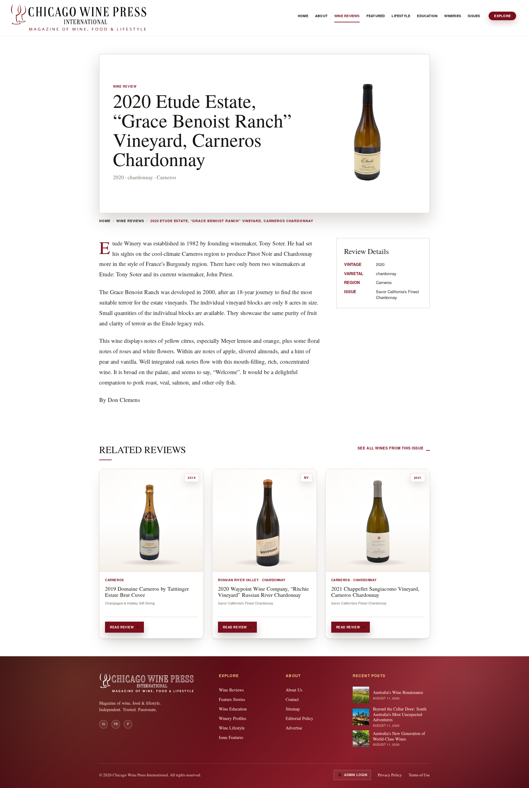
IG (103, 724)
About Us (294, 690)
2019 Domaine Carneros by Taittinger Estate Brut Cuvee (147, 591)
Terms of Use (419, 775)
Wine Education (233, 709)
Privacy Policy (390, 775)
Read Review (122, 627)
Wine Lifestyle (232, 728)
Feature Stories (232, 699)
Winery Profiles (232, 718)
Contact (292, 699)
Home (105, 221)
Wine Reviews (130, 221)
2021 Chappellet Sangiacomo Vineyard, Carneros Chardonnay (375, 591)
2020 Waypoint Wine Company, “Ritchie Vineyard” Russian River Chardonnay (263, 591)
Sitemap (293, 709)
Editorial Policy (299, 718)
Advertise (294, 728)
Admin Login (355, 775)
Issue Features (231, 737)
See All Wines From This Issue (391, 448)
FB (116, 724)
